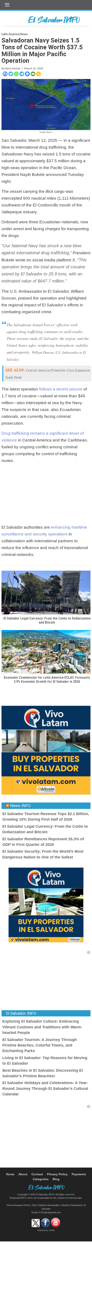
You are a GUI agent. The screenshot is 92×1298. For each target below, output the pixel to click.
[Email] (33, 74)
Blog (56, 1179)
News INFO (20, 805)
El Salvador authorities (22, 527)
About (22, 1174)
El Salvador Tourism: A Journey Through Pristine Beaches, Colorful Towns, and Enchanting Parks (39, 1045)
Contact (37, 1174)
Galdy (52, 1230)
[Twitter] (10, 74)
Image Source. (46, 132)
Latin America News (14, 34)
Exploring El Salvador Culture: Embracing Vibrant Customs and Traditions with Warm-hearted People (42, 1027)
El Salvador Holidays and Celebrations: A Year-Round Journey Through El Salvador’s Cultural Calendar (45, 1088)
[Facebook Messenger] (27, 74)
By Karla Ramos (11, 68)
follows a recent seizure (60, 389)
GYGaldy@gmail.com (49, 1212)
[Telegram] (21, 74)
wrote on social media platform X (45, 260)
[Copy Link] (38, 74)
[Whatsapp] (16, 74)
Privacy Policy (57, 1174)
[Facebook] (5, 74)
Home (10, 1174)
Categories (41, 1179)
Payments (79, 1174)
